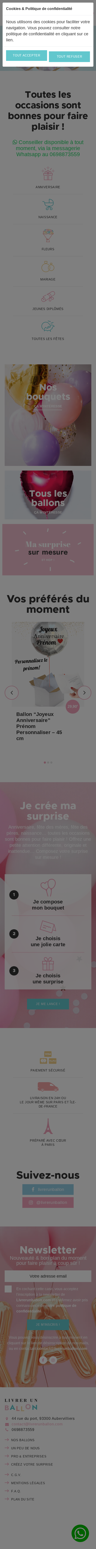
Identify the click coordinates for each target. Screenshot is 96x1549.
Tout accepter (26, 55)
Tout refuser (69, 56)
